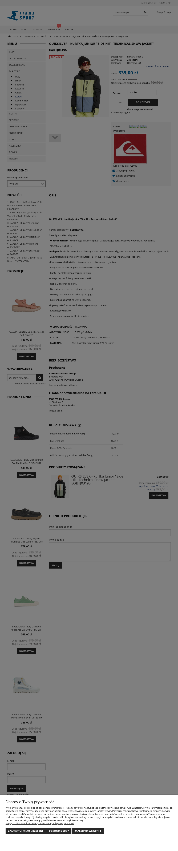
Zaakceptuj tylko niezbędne (25, 830)
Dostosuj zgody (59, 830)
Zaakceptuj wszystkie (88, 830)
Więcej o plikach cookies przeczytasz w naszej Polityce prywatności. (40, 823)
